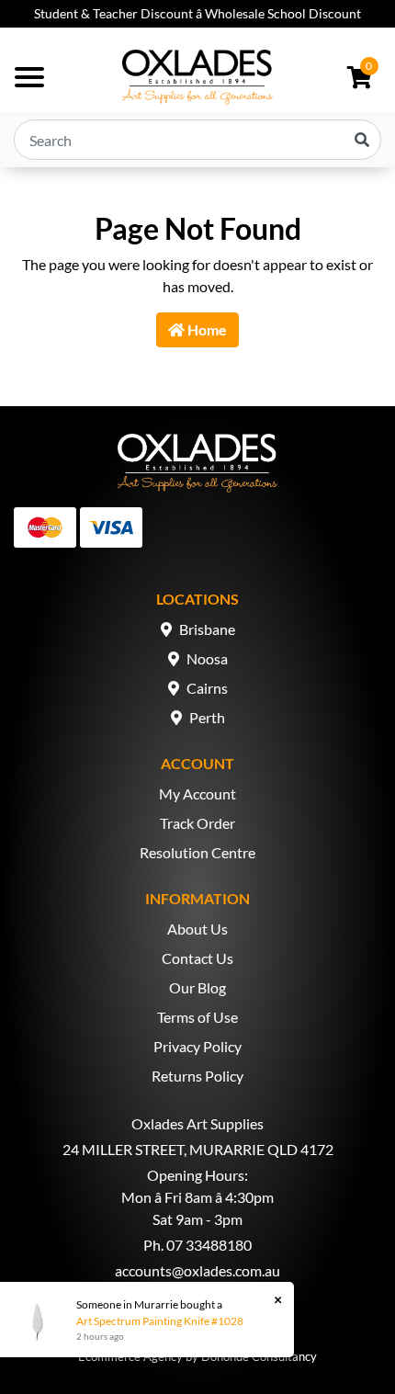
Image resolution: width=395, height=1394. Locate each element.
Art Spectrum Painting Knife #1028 (159, 1321)
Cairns (207, 688)
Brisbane (207, 629)
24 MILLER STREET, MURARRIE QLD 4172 (197, 1149)
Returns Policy (197, 1075)
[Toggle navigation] (29, 77)
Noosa (207, 658)
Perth (207, 717)
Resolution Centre (197, 852)
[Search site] (362, 139)
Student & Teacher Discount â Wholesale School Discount (197, 13)
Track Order (197, 823)
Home (206, 329)
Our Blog (197, 987)
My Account (197, 793)
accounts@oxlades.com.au (197, 1270)
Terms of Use (197, 1017)
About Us (197, 928)
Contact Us (197, 958)
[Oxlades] (197, 77)
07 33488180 (209, 1244)
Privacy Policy (197, 1046)
